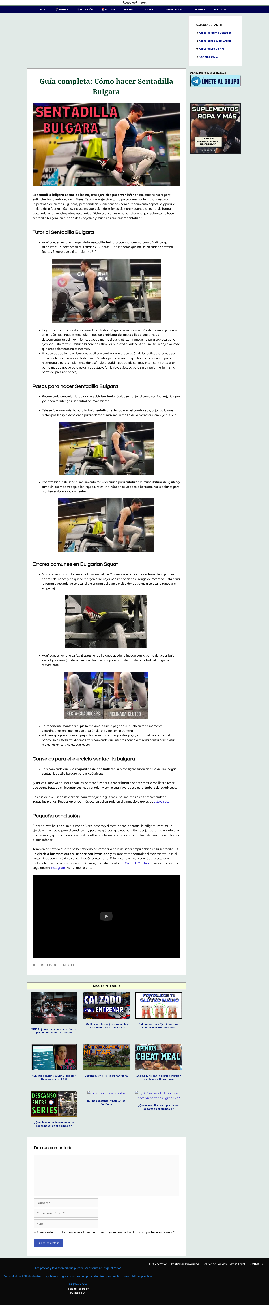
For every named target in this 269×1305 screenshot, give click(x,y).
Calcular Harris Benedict (215, 32)
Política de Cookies (215, 1264)
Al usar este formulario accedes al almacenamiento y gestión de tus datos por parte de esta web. (105, 1232)
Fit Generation (158, 1264)
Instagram (58, 868)
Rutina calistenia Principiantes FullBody (106, 1102)
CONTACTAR (257, 1264)
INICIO (43, 9)
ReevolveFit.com (134, 2)
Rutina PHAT (78, 1292)
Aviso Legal (237, 1264)
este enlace (161, 801)
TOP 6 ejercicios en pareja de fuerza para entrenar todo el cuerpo (53, 1031)
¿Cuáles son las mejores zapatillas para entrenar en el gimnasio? (106, 1026)
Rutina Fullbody (78, 1288)
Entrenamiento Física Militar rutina (106, 1075)
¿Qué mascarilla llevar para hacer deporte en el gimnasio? (158, 1107)
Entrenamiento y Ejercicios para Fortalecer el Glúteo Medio (158, 1026)
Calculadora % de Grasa (215, 40)
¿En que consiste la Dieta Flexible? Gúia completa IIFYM (54, 1077)
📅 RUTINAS (108, 9)
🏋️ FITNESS (61, 9)
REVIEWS (200, 9)
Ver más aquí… (208, 56)
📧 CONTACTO (222, 9)
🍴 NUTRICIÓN (85, 9)
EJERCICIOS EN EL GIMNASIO (55, 965)
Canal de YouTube (137, 863)
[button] (106, 916)
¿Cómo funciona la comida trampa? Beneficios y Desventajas (158, 1077)
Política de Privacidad (185, 1264)
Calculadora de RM (211, 48)
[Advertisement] (106, 41)
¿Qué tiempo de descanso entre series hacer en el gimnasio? (54, 1124)
